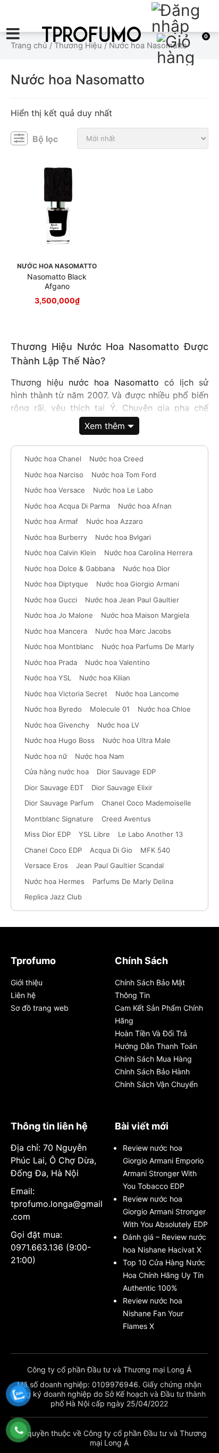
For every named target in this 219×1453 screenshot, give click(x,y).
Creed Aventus (126, 819)
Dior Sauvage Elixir (122, 787)
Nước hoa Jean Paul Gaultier (132, 600)
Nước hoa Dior (146, 568)
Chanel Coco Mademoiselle (146, 803)
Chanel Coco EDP (53, 850)
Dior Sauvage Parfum (59, 803)
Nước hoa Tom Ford (123, 474)
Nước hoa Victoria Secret (65, 693)
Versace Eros (46, 865)
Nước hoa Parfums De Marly (148, 646)
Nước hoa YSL (47, 677)
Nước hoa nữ (45, 756)
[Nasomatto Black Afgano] (57, 206)
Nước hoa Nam (99, 756)
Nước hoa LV (118, 725)
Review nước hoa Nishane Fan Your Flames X (153, 1313)
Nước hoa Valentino (117, 662)
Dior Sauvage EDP (126, 771)
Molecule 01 (110, 709)
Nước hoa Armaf (51, 521)
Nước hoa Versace (54, 490)
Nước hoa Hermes (54, 881)
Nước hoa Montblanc (59, 646)
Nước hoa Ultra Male (137, 740)
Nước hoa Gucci (50, 600)
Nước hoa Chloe (164, 709)
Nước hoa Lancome (147, 693)
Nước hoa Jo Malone (58, 615)
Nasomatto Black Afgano (57, 281)
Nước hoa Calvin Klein (60, 552)
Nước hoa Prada (50, 662)
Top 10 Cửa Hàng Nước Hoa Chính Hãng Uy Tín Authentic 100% (164, 1275)
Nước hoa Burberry (55, 537)
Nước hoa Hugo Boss (59, 740)
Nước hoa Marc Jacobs (133, 631)
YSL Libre (94, 834)
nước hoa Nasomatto (114, 382)
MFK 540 (155, 850)
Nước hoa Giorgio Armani (137, 584)
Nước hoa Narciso (53, 474)
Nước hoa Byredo (53, 709)
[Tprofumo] (91, 34)
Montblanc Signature (59, 819)
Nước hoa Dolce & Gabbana (69, 568)
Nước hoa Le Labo (123, 490)
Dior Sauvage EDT (53, 787)
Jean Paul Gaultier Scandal (120, 865)
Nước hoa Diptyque (56, 584)
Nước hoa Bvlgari (123, 537)
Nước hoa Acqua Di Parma (67, 506)
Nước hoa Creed (116, 458)
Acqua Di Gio (111, 850)
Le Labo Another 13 (150, 834)
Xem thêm (105, 426)
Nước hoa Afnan (145, 506)
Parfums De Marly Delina (132, 881)
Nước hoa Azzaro (114, 521)
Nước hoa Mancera (55, 631)
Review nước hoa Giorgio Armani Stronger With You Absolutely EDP (165, 1211)
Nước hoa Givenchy (56, 725)
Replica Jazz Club (53, 896)
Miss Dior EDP (47, 834)
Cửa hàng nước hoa (56, 771)
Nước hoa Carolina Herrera (148, 552)
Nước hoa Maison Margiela (145, 615)
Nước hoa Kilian (104, 677)
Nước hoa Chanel (52, 458)
